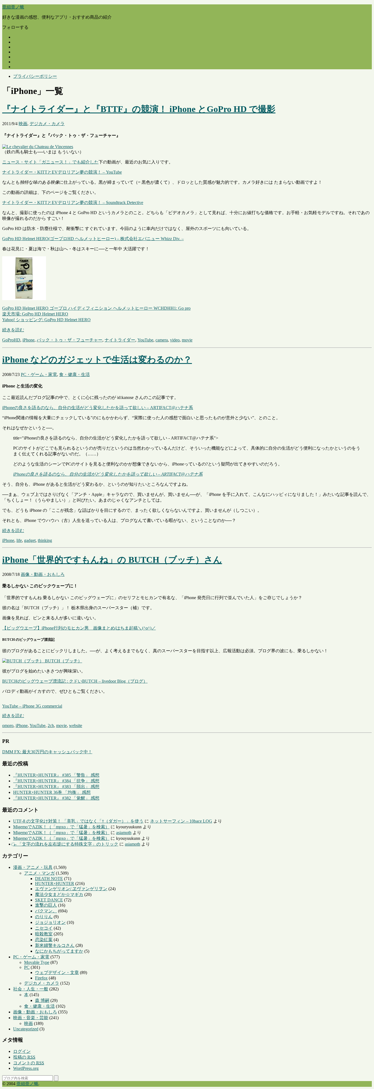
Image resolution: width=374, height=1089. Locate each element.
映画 (23, 123)
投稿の (24, 1057)
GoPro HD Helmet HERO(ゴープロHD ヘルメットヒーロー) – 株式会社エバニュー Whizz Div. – (93, 238)
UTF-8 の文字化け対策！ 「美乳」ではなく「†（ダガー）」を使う (78, 821)
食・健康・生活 (74, 374)
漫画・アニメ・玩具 (33, 867)
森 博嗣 (42, 1000)
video (175, 340)
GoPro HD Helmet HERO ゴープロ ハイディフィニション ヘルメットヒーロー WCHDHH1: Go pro (96, 308)
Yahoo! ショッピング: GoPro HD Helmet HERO (46, 319)
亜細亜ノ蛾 (13, 7)
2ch (51, 725)
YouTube (145, 340)
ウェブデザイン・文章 (57, 972)
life (19, 540)
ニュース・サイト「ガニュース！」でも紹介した (50, 162)
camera (162, 340)
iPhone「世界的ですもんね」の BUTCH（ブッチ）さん (112, 560)
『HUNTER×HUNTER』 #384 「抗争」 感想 (56, 780)
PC (27, 967)
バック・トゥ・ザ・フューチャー (69, 340)
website (75, 725)
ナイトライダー (120, 340)
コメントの (28, 1063)
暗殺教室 (44, 934)
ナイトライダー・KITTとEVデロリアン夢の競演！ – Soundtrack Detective (72, 202)
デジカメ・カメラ (47, 123)
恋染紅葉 (44, 939)
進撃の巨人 (46, 905)
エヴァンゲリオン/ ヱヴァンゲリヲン (71, 888)
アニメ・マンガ (39, 873)
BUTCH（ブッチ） (63, 661)
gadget (30, 540)
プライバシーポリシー (35, 76)
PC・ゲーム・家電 (39, 374)
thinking (45, 540)
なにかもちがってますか (59, 951)
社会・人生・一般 (30, 989)
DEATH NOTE (49, 878)
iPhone (28, 340)
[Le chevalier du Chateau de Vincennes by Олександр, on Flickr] (37, 146)
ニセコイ (44, 928)
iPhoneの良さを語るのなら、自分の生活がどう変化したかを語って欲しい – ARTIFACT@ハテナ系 (97, 407)
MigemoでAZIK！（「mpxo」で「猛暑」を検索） (61, 826)
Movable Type (36, 962)
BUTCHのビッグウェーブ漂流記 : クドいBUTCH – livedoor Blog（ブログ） (75, 681)
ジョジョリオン (50, 922)
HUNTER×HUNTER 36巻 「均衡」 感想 (52, 792)
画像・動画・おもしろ (43, 574)
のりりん (44, 916)
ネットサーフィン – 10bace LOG (181, 821)
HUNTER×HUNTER (54, 883)
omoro (7, 725)
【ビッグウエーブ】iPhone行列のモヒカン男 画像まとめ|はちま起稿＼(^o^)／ (79, 628)
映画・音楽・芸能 (30, 1017)
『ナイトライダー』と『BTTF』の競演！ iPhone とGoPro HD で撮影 (138, 109)
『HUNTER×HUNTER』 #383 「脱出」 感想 (56, 786)
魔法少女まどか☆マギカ (59, 894)
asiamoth (123, 832)
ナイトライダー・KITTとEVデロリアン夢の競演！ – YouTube (62, 172)
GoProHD (11, 340)
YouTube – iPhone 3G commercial (32, 706)
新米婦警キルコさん (54, 945)
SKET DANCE (49, 900)
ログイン (22, 1051)
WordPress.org (26, 1068)
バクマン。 (46, 911)
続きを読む (13, 329)
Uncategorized (25, 1029)
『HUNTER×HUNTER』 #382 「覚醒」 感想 (56, 798)
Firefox (41, 978)
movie (187, 340)
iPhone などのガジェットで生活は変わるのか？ (97, 359)
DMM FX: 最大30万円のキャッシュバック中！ (47, 751)
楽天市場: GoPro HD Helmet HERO (35, 314)
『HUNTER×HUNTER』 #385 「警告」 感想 (56, 775)
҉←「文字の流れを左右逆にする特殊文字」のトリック (65, 844)
